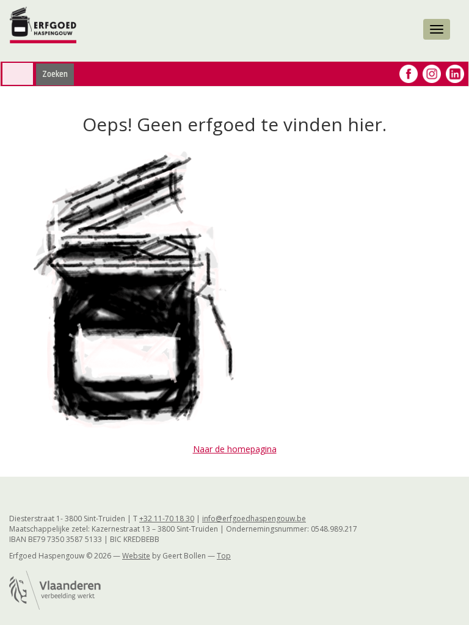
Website (136, 556)
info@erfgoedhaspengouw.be (254, 518)
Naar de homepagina (235, 449)
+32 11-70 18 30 (166, 518)
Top (224, 556)
